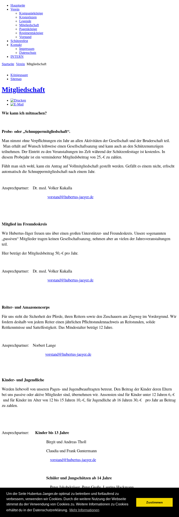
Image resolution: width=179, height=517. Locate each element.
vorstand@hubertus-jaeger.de (70, 196)
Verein (20, 64)
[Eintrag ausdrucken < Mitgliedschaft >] (18, 100)
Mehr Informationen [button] (84, 510)
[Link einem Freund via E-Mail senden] (17, 104)
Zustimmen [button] (154, 502)
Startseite (8, 64)
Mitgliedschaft (23, 89)
